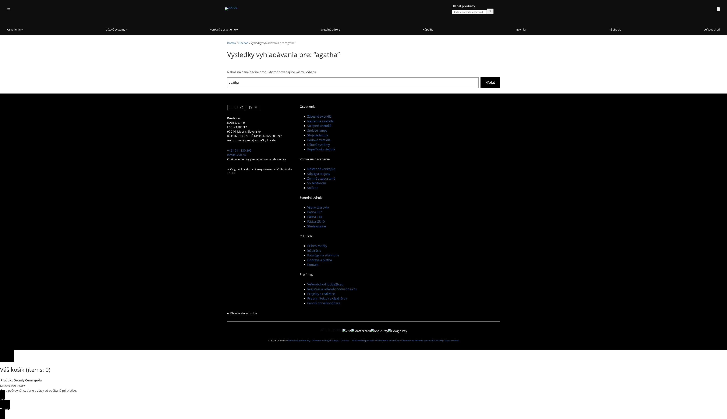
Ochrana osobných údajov (325, 340)
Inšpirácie (314, 250)
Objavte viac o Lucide (243, 313)
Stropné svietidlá (319, 126)
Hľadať (490, 82)
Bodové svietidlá (319, 140)
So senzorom (316, 183)
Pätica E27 (314, 212)
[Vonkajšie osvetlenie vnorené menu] (237, 29)
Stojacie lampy (317, 135)
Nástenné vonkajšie (321, 169)
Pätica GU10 (316, 221)
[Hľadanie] (490, 11)
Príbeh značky (317, 246)
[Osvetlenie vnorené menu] (22, 29)
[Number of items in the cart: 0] (718, 9)
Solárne (312, 188)
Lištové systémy (318, 145)
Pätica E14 (314, 217)
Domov (231, 43)
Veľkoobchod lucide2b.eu (325, 284)
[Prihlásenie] (709, 8)
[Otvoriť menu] (8, 8)
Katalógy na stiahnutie (323, 255)
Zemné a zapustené (321, 178)
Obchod (243, 43)
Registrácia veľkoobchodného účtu (332, 289)
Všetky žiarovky (318, 207)
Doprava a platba (319, 260)
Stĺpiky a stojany (318, 174)
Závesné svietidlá (319, 116)
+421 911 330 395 (239, 150)
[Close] (7, 356)
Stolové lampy (317, 130)
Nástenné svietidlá (320, 121)
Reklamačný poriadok (363, 340)
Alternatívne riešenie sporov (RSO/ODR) (422, 340)
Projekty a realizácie (321, 294)
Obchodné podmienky (298, 340)
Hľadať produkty (463, 6)
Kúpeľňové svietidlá (321, 149)
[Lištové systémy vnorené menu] (126, 29)
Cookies (345, 340)
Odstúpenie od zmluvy (387, 340)
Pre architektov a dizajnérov (327, 298)
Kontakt (312, 265)
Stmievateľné (316, 226)
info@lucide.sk (236, 155)
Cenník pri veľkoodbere (323, 303)
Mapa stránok (452, 340)
